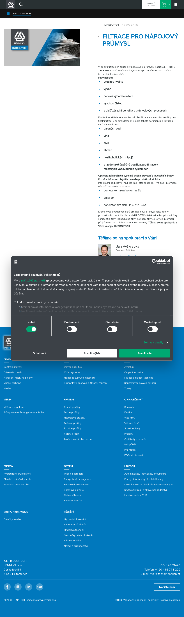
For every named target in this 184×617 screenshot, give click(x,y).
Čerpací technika (133, 372)
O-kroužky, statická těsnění (79, 535)
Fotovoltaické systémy (76, 484)
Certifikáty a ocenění (135, 439)
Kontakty (129, 407)
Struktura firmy (132, 428)
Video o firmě (131, 423)
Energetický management (78, 479)
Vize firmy (129, 417)
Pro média (129, 449)
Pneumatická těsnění (75, 524)
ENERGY (8, 466)
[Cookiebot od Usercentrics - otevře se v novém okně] (154, 261)
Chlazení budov (72, 495)
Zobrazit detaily (153, 342)
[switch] (72, 329)
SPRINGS (69, 399)
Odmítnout (39, 353)
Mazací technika (12, 382)
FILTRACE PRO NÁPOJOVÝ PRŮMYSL (140, 40)
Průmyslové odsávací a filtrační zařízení (85, 382)
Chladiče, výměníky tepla (17, 479)
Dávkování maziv (13, 372)
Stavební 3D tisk (73, 366)
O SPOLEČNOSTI (133, 399)
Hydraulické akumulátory (17, 473)
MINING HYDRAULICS (16, 511)
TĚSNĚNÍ (69, 511)
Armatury (129, 366)
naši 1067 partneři (33, 280)
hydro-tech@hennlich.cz (165, 573)
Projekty (128, 433)
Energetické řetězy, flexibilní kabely (144, 479)
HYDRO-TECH (22, 13)
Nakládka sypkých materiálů (79, 377)
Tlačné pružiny (72, 407)
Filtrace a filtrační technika (138, 377)
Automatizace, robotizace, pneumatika (145, 473)
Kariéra (128, 412)
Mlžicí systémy (72, 372)
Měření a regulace (14, 407)
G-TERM (68, 466)
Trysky (128, 388)
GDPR (118, 599)
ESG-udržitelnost (133, 455)
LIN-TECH (129, 466)
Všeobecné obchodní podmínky (140, 599)
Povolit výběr (92, 353)
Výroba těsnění (72, 540)
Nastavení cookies (170, 599)
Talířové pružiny (73, 423)
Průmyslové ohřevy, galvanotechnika (24, 412)
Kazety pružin (71, 433)
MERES (8, 399)
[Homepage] (9, 342)
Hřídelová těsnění (74, 529)
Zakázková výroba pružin (78, 439)
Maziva (7, 388)
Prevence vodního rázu (16, 484)
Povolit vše (144, 353)
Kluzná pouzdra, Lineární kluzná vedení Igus (148, 484)
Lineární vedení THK (135, 495)
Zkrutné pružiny (73, 428)
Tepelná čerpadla (73, 473)
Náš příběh (130, 444)
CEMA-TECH (10, 359)
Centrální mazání (13, 366)
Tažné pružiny (72, 412)
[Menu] (175, 4)
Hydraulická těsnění (75, 519)
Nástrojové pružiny (74, 417)
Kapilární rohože (73, 500)
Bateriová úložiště (74, 489)
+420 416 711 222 (167, 569)
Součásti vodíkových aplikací (140, 382)
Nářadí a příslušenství (76, 545)
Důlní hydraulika (12, 519)
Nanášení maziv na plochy (18, 377)
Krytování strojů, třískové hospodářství (145, 489)
